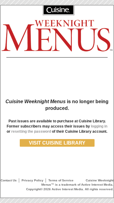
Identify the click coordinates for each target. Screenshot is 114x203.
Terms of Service (61, 180)
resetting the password (31, 131)
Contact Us (9, 180)
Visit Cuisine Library (57, 142)
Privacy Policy (32, 180)
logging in (99, 126)
